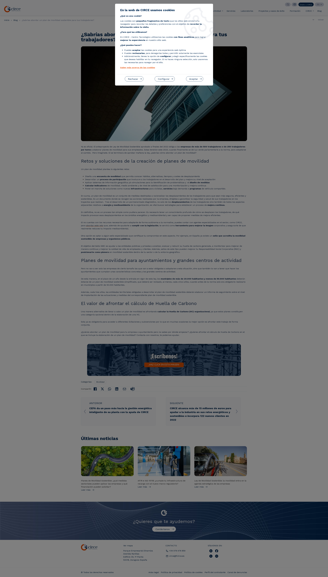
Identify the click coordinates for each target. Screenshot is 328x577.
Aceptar (193, 79)
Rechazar (133, 79)
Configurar (164, 79)
